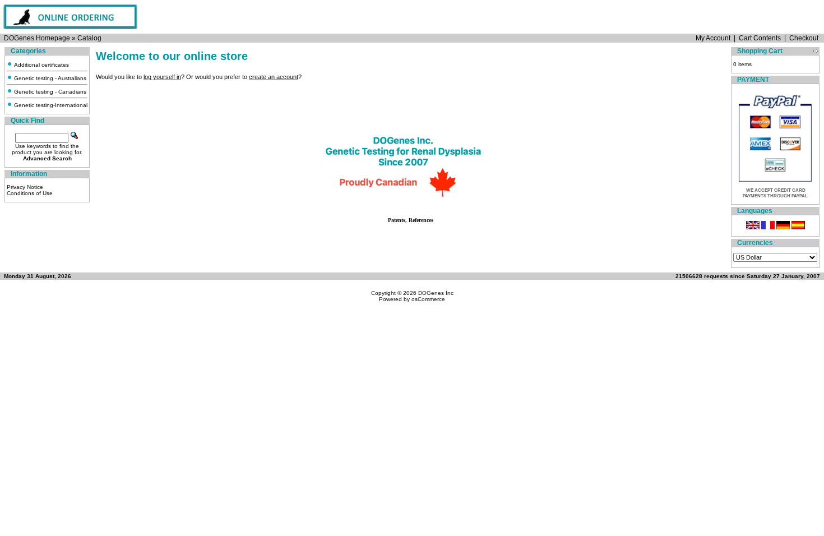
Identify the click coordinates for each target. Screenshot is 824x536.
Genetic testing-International (49, 105)
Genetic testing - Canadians (49, 92)
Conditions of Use (30, 193)
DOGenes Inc (435, 293)
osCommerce (428, 299)
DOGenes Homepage (37, 38)
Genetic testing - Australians (49, 78)
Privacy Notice (25, 187)
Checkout (803, 38)
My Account (713, 38)
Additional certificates (40, 65)
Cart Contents (760, 38)
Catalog (89, 38)
